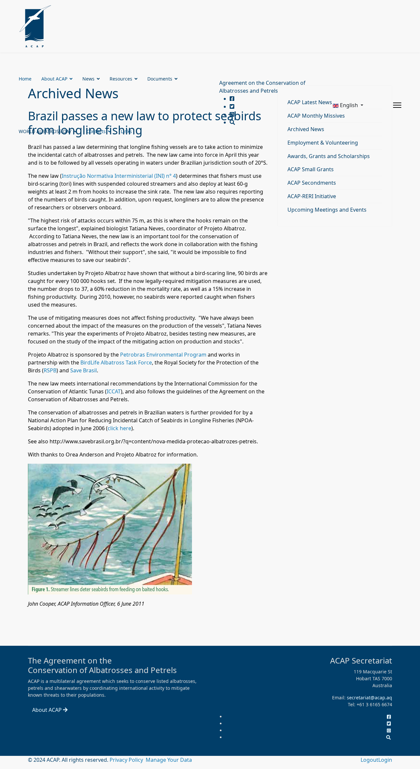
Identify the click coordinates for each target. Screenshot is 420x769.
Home (25, 79)
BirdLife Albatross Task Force (116, 362)
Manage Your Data (169, 759)
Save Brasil (83, 370)
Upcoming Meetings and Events (327, 209)
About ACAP (54, 79)
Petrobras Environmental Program (163, 354)
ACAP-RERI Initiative (311, 196)
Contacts (96, 131)
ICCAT (114, 391)
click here (119, 428)
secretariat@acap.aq (369, 697)
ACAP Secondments (311, 182)
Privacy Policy (127, 759)
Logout (369, 759)
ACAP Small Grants (310, 169)
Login (385, 759)
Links (126, 131)
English (349, 105)
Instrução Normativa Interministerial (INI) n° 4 (119, 175)
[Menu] (397, 105)
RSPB (50, 370)
